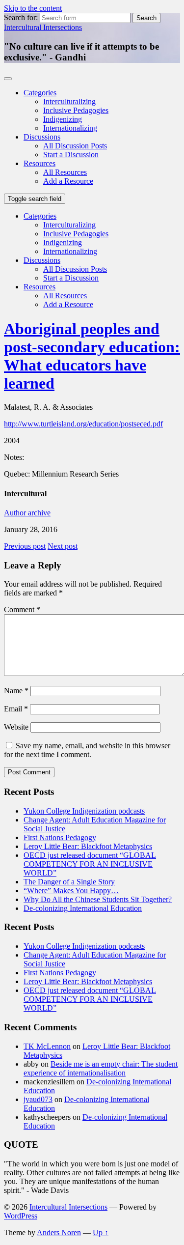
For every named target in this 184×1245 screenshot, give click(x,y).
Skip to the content (33, 8)
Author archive (27, 513)
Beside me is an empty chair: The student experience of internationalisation (101, 1068)
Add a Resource (68, 181)
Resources (39, 163)
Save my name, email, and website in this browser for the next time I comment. (87, 750)
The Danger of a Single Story (69, 881)
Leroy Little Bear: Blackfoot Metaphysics (88, 846)
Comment (22, 609)
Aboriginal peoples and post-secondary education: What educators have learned (92, 356)
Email (16, 709)
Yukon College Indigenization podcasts (84, 811)
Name (16, 690)
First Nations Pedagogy (60, 837)
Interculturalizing (69, 101)
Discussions (42, 137)
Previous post (25, 546)
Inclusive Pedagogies (75, 110)
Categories (40, 92)
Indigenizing (62, 119)
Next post (63, 546)
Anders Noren (59, 1232)
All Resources (65, 172)
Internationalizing (70, 128)
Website (16, 727)
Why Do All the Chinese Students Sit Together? (98, 899)
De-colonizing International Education (83, 908)
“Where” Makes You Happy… (71, 890)
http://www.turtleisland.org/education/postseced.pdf (83, 424)
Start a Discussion (71, 154)
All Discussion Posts (75, 145)
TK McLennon (47, 1046)
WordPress (20, 1216)
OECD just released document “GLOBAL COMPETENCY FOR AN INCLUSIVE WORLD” (90, 864)
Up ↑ (100, 1232)
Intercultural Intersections (43, 27)
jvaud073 (38, 1099)
